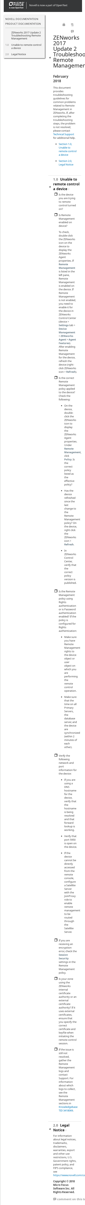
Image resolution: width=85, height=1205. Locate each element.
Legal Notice (18, 54)
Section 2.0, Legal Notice (66, 162)
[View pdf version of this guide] (72, 24)
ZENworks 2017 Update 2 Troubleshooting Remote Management (26, 35)
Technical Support (63, 134)
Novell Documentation (21, 19)
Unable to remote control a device (26, 46)
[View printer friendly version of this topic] (64, 24)
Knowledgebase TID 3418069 (68, 1108)
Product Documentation (23, 23)
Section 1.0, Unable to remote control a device (67, 149)
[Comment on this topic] (72, 31)
